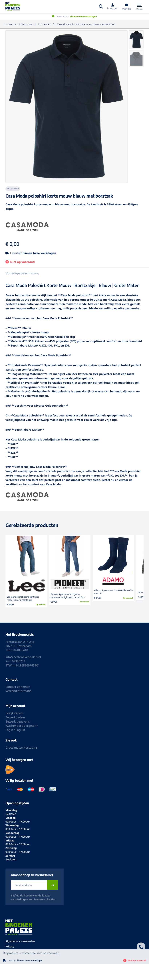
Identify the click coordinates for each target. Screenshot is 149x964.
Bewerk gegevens (17, 721)
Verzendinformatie (18, 691)
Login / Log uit (15, 730)
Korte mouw (25, 24)
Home (8, 24)
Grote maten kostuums (21, 747)
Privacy (9, 946)
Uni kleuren (44, 24)
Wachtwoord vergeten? (21, 726)
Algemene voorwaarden (20, 941)
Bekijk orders (14, 713)
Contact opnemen (17, 687)
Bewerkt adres (15, 717)
